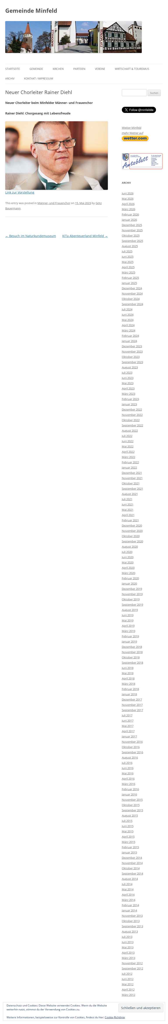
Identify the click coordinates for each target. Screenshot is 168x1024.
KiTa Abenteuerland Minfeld (85, 236)
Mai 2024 (127, 320)
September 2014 (132, 873)
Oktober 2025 (131, 235)
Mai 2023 (127, 383)
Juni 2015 (127, 826)
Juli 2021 (127, 499)
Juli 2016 (127, 763)
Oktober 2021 (131, 483)
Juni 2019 (127, 615)
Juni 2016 (127, 768)
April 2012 (128, 989)
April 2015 (128, 837)
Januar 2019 (129, 641)
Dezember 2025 (132, 225)
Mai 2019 (127, 620)
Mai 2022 (127, 446)
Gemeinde (36, 69)
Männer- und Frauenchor (53, 203)
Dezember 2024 (132, 288)
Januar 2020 (129, 583)
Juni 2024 (127, 315)
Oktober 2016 (131, 747)
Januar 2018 (129, 694)
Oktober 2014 (131, 868)
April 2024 (128, 325)
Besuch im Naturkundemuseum (30, 236)
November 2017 (132, 705)
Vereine (100, 69)
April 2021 (128, 515)
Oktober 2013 (131, 921)
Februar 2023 (130, 399)
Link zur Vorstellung (19, 192)
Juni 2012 (127, 979)
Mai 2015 (127, 831)
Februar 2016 (130, 789)
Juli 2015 (127, 821)
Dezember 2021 (132, 473)
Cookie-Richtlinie (115, 1017)
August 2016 (130, 757)
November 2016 (132, 742)
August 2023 (130, 367)
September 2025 (132, 241)
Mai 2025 (127, 262)
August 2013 (130, 931)
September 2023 (132, 362)
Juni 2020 (127, 557)
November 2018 (132, 652)
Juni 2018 (127, 668)
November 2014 (132, 863)
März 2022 (128, 457)
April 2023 (128, 388)
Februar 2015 (130, 847)
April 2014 (128, 895)
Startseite (12, 69)
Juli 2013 (127, 937)
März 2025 (128, 272)
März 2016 (128, 784)
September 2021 (132, 489)
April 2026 (128, 204)
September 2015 (132, 810)
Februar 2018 (130, 689)
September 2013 (132, 926)
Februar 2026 (130, 214)
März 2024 (128, 330)
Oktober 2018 (131, 657)
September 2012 (132, 968)
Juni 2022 (127, 441)
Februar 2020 (130, 578)
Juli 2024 (127, 309)
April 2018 (128, 678)
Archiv (9, 78)
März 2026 (128, 209)
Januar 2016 (129, 794)
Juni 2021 (127, 504)
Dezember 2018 (132, 647)
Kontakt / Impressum (38, 78)
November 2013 (132, 916)
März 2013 (128, 958)
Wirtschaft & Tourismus (132, 69)
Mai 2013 (127, 947)
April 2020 (128, 568)
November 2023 (132, 351)
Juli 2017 (127, 715)
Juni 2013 (127, 942)
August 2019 (130, 610)
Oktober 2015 (131, 805)
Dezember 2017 (132, 699)
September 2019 (132, 605)
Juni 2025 (127, 257)
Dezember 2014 (132, 858)
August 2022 (130, 431)
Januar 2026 (129, 220)
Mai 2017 (127, 726)
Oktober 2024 (131, 299)
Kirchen (58, 69)
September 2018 (132, 663)
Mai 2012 (127, 984)
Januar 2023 (129, 404)
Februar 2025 (130, 278)
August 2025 (130, 246)
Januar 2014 (129, 910)
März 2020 (128, 573)
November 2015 (132, 800)
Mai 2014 (127, 889)
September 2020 (132, 541)
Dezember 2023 (132, 346)
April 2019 (128, 626)
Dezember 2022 (132, 409)
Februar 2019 (130, 636)
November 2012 (132, 963)
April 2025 (128, 267)
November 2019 (132, 594)
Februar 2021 (130, 520)
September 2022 (132, 425)
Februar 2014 (130, 905)
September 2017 (132, 710)
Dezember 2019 (132, 589)
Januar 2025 (129, 283)
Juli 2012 (127, 974)
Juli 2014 (127, 884)
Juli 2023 (127, 373)
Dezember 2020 (132, 525)
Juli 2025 (127, 251)
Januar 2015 (129, 852)
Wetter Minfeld (131, 128)
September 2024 (132, 304)
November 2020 (132, 531)
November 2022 (132, 415)
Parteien (79, 69)
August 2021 (130, 494)
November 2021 (132, 478)
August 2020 (130, 547)
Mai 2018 (127, 673)
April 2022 (128, 452)
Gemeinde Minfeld (31, 10)
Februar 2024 (130, 336)
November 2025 (132, 230)
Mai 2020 (127, 562)
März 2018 (128, 684)
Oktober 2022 (131, 420)
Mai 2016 (127, 773)
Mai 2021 (127, 510)
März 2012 (128, 995)
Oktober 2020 (131, 536)
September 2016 (132, 752)
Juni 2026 (127, 193)
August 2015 (130, 815)
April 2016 (128, 779)
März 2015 (128, 842)
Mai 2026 (127, 199)
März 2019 (128, 631)
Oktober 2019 (131, 599)
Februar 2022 (130, 462)
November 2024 (132, 293)
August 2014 (130, 879)
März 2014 (128, 900)
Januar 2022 (129, 467)
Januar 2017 (129, 736)
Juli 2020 (127, 552)
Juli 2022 (127, 436)
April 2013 (128, 953)
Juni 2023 (127, 378)
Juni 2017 (127, 721)
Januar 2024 (129, 341)
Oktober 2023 (131, 357)
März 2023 (128, 394)
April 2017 (128, 731)
